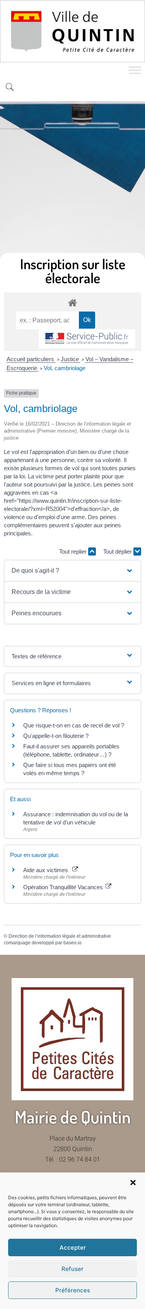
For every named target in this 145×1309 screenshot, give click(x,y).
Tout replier (73, 551)
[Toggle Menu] (135, 70)
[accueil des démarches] (72, 302)
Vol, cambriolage (64, 368)
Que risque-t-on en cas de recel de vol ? (73, 725)
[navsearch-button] (9, 87)
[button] (133, 1182)
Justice (70, 359)
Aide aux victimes (47, 870)
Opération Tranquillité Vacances (63, 887)
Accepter (73, 1247)
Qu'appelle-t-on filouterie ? (56, 735)
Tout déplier (118, 551)
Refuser (72, 1269)
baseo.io (72, 942)
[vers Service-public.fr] (87, 338)
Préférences (72, 1290)
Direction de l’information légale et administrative (60, 936)
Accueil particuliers (31, 359)
